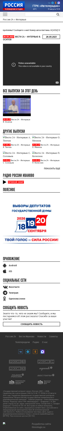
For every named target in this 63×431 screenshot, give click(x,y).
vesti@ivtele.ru (46, 404)
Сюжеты (53, 336)
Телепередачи (22, 342)
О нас (45, 342)
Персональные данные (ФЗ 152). (22, 416)
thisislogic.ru (38, 427)
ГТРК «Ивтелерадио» (46, 6)
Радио (36, 342)
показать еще (52, 168)
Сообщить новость (31, 324)
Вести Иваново (26, 336)
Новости (41, 336)
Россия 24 (10, 336)
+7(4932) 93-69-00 (18, 406)
